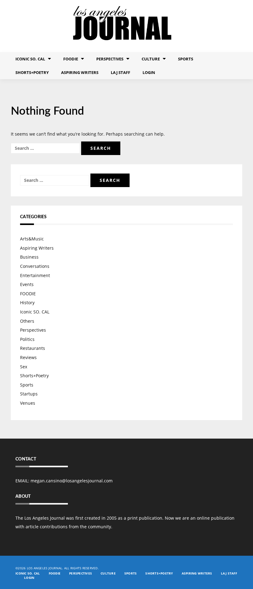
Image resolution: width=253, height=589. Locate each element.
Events (27, 284)
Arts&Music (32, 239)
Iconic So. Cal (30, 59)
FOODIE (70, 59)
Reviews (28, 357)
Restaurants (32, 348)
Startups (29, 394)
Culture (151, 59)
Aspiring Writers (79, 72)
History (27, 302)
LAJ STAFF (120, 72)
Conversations (34, 266)
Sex (23, 367)
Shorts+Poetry (32, 72)
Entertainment (35, 275)
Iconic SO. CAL (34, 312)
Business (29, 257)
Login (149, 72)
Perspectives (109, 59)
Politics (27, 339)
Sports (185, 59)
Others (27, 321)
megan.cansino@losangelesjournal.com (72, 481)
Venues (27, 403)
